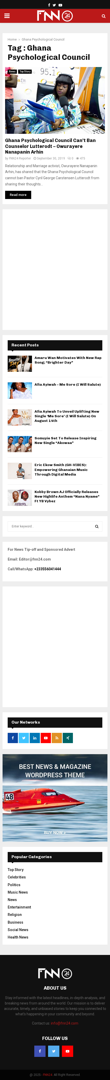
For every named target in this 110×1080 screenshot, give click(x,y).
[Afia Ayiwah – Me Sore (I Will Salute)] (20, 390)
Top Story (24, 71)
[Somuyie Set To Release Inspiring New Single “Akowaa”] (20, 444)
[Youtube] (67, 1051)
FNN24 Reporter (20, 158)
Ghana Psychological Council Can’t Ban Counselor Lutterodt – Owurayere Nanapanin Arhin (50, 146)
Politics (14, 885)
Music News (18, 892)
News (12, 71)
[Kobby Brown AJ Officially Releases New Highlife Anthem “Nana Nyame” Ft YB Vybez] (20, 498)
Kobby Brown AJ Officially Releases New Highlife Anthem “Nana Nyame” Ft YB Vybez (67, 496)
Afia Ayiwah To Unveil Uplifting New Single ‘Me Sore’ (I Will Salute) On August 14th (67, 416)
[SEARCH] (96, 526)
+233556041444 (47, 569)
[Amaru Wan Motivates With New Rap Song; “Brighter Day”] (20, 364)
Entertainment (19, 907)
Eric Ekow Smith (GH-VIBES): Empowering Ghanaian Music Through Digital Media (61, 469)
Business (15, 922)
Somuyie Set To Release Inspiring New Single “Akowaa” (65, 440)
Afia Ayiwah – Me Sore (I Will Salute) (68, 384)
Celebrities (17, 877)
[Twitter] (53, 1051)
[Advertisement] (55, 269)
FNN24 (47, 1075)
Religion (15, 915)
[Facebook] (40, 1051)
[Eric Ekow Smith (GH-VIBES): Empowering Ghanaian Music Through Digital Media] (20, 471)
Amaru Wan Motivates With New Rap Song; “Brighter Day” (68, 360)
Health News (18, 937)
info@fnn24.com (64, 1023)
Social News (18, 930)
